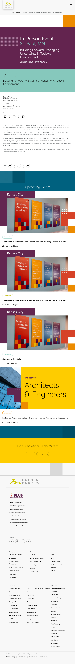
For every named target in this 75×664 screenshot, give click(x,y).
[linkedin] (28, 541)
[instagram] (17, 541)
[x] (23, 541)
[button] (67, 4)
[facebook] (11, 541)
